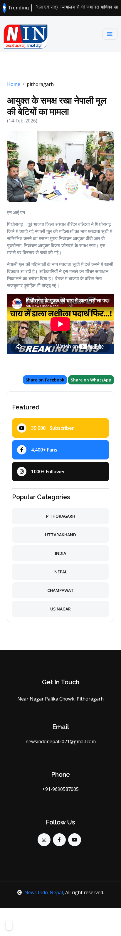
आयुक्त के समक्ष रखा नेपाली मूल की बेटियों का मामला (56, 106)
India (60, 553)
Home (13, 84)
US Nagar (60, 609)
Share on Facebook (45, 380)
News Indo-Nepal (43, 892)
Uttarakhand (60, 534)
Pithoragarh (60, 516)
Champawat (60, 590)
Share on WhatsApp (91, 380)
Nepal (60, 572)
